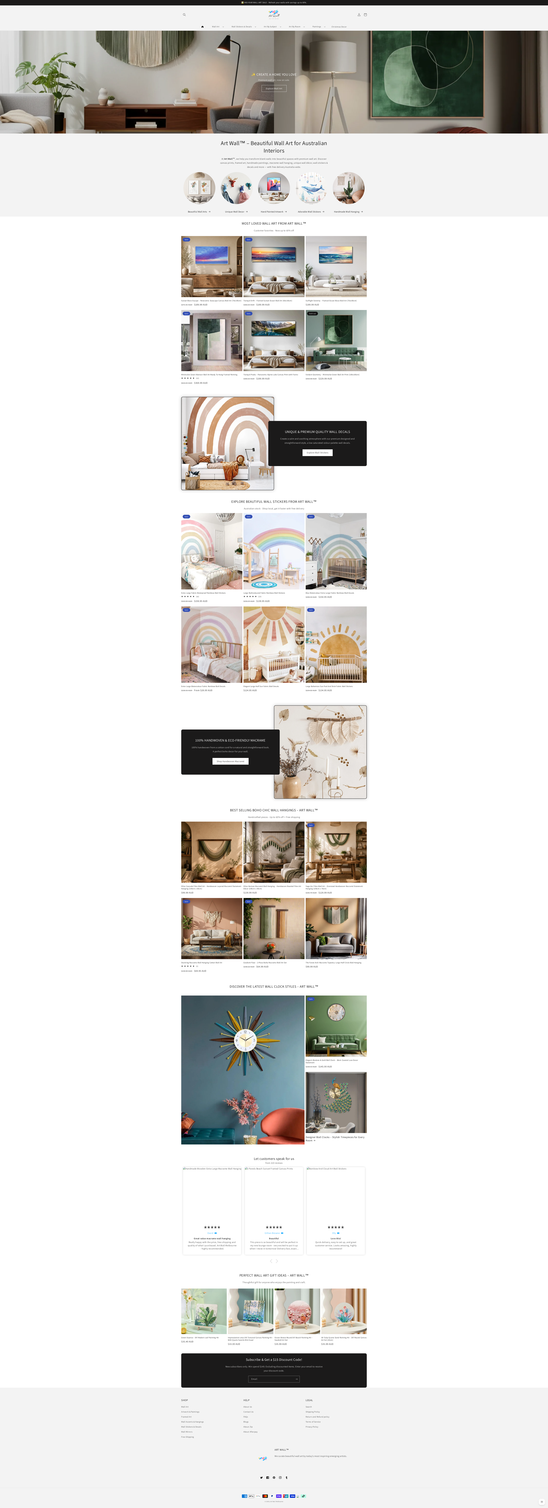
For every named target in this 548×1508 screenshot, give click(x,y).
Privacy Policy (312, 1426)
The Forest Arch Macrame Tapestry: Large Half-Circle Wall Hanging (333, 963)
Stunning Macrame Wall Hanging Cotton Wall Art (201, 963)
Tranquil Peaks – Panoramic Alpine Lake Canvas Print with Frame (270, 375)
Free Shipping (187, 1437)
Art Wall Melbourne (276, 1501)
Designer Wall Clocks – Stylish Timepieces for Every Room (335, 1138)
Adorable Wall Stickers (309, 211)
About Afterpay (250, 1431)
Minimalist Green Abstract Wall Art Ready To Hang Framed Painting (209, 375)
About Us (247, 1406)
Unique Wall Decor (234, 211)
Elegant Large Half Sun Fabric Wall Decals (261, 686)
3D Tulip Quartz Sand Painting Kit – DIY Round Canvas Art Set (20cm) (343, 1339)
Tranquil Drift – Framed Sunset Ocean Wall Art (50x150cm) (267, 301)
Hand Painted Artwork (272, 211)
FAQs (245, 1416)
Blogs (246, 1421)
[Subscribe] (296, 1379)
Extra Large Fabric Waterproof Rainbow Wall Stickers (203, 593)
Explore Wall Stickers (317, 452)
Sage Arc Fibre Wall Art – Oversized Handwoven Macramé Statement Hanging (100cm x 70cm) (334, 887)
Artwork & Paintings (190, 1411)
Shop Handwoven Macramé (230, 761)
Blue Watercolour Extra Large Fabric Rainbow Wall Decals (330, 593)
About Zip (248, 1426)
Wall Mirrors (186, 1431)
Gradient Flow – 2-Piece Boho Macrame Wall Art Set (265, 963)
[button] (184, 15)
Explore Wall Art (274, 88)
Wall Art (185, 1406)
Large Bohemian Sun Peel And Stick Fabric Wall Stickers (329, 686)
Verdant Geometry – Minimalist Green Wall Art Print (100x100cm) (332, 375)
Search (309, 1406)
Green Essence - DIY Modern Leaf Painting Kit (200, 1338)
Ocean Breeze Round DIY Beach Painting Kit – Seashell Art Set (294, 1339)
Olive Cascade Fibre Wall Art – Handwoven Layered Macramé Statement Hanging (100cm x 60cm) (211, 887)
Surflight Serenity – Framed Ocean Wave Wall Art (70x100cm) (331, 301)
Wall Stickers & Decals (191, 1426)
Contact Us (248, 1411)
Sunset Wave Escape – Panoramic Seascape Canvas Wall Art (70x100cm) (211, 301)
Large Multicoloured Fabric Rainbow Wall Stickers (264, 593)
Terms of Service (313, 1421)
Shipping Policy (313, 1411)
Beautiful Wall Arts (197, 211)
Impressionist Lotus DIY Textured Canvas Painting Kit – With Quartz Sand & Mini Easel (250, 1339)
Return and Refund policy (317, 1416)
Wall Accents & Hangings (192, 1421)
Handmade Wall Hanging (346, 211)
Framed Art (186, 1416)
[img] (212, 1227)
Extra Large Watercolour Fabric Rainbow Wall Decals (203, 686)
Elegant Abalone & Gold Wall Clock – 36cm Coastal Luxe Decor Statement (332, 1061)
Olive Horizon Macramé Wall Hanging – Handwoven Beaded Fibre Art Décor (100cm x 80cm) (272, 887)
